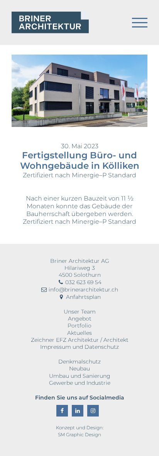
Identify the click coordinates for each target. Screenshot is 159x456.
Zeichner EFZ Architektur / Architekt (80, 339)
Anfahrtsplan (82, 296)
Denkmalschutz (79, 361)
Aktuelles (79, 332)
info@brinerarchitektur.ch (82, 289)
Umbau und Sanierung (79, 375)
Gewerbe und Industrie (79, 382)
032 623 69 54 (82, 282)
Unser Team (80, 311)
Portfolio (79, 325)
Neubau (79, 368)
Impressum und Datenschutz (79, 346)
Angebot (79, 318)
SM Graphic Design (79, 434)
